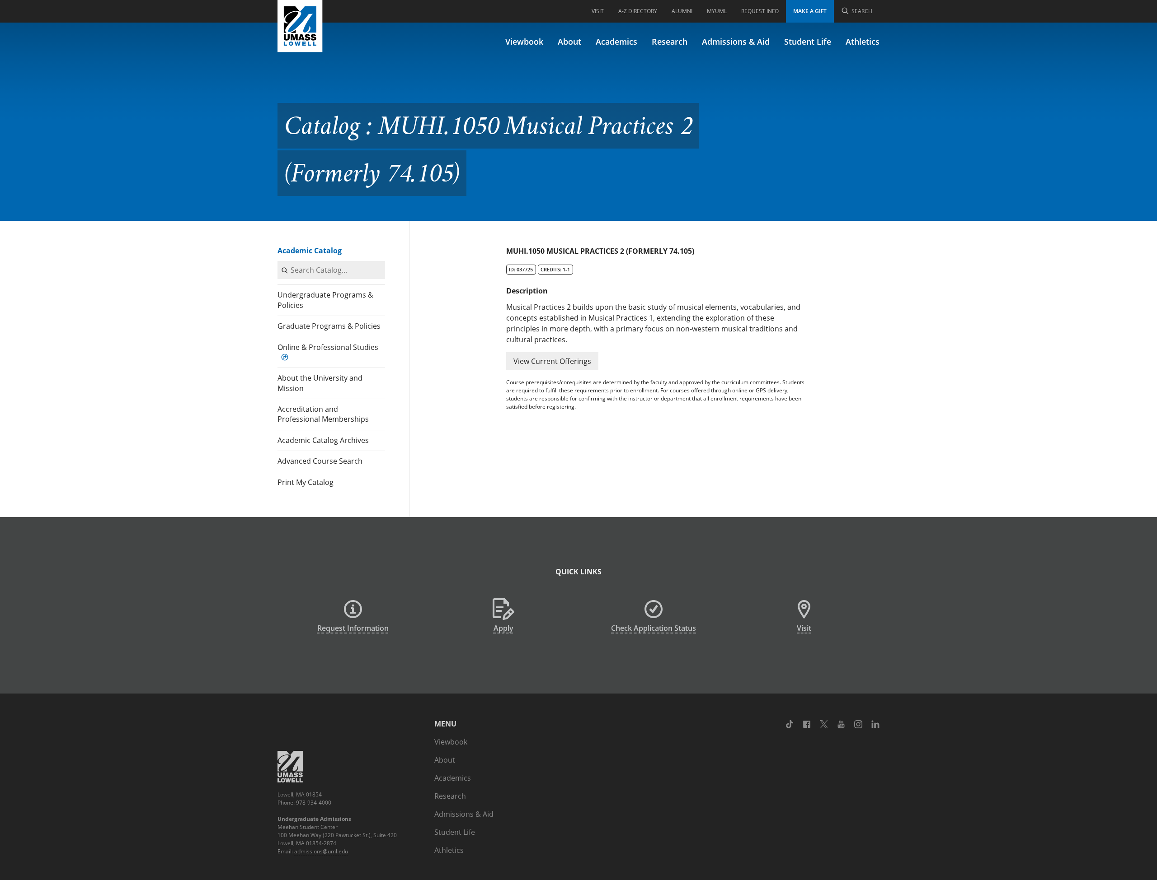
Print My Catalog (305, 482)
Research (669, 41)
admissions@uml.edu (321, 851)
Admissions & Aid (736, 41)
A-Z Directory (637, 11)
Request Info (760, 11)
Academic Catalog (309, 251)
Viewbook (524, 41)
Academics (616, 41)
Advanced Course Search (319, 461)
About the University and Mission (319, 383)
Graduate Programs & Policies (329, 326)
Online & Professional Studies (327, 347)
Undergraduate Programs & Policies (325, 300)
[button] (552, 361)
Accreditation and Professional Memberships (323, 414)
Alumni (682, 11)
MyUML (717, 11)
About (569, 41)
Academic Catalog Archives (323, 440)
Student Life (807, 41)
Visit (598, 11)
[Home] (300, 26)
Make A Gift (810, 11)
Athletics (863, 41)
